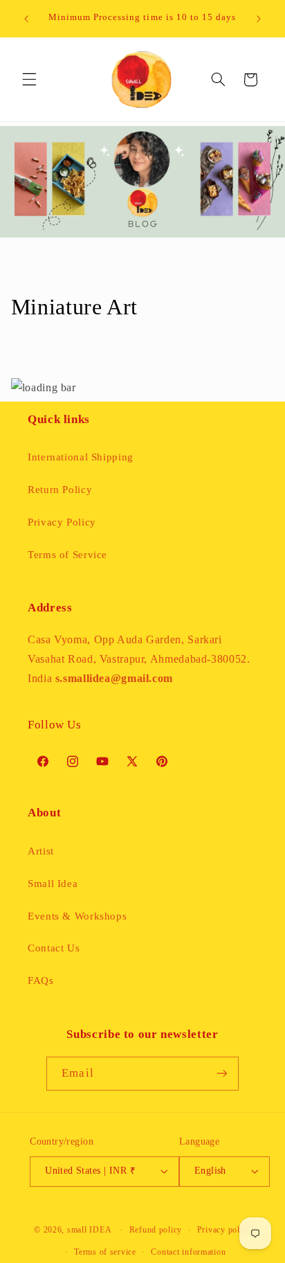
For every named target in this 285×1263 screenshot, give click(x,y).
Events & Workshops (77, 916)
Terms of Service (67, 554)
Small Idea (52, 883)
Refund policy (156, 1230)
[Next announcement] (258, 18)
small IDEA (89, 1230)
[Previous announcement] (26, 18)
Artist (41, 851)
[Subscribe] (221, 1074)
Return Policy (60, 489)
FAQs (41, 980)
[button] (29, 80)
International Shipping (81, 457)
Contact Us (54, 947)
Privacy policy (224, 1230)
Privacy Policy (62, 522)
